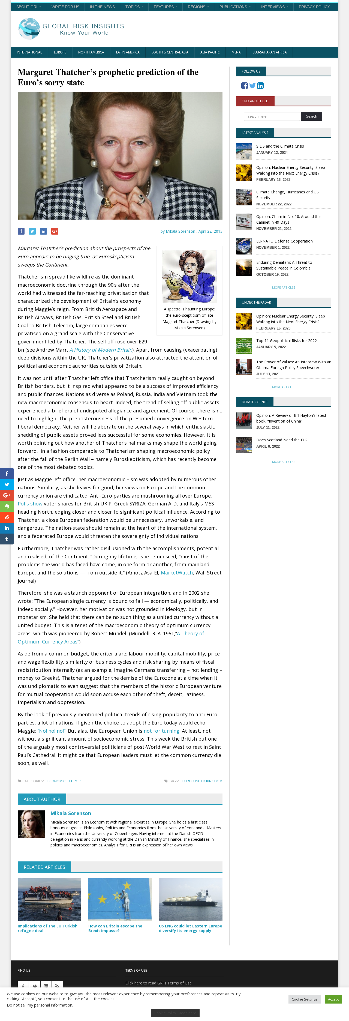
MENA (236, 52)
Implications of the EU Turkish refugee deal (47, 928)
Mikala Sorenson (70, 813)
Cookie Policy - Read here (175, 1012)
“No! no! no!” (51, 730)
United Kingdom (207, 781)
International (29, 52)
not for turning (161, 730)
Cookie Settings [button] (304, 999)
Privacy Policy (314, 7)
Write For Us (65, 7)
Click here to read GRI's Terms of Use (158, 983)
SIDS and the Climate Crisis (280, 146)
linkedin (46, 986)
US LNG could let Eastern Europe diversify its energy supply (190, 928)
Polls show (30, 503)
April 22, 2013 (210, 231)
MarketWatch (177, 572)
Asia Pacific (210, 52)
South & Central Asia (170, 52)
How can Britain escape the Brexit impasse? (115, 928)
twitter (34, 986)
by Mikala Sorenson (177, 231)
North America (91, 52)
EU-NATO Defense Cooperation (284, 241)
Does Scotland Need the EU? (281, 439)
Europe (60, 52)
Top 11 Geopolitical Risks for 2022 (286, 340)
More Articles (283, 287)
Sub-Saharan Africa (270, 52)
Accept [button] (333, 999)
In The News (102, 7)
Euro (187, 781)
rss (57, 986)
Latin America (128, 52)
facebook (23, 986)
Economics (57, 781)
